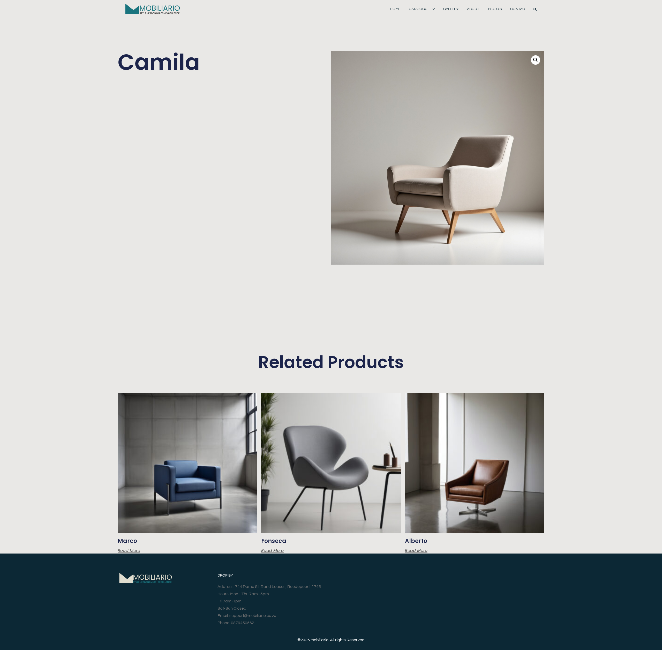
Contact (518, 9)
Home (395, 9)
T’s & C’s (494, 9)
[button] (535, 9)
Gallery (451, 9)
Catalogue (419, 9)
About (473, 9)
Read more (129, 551)
